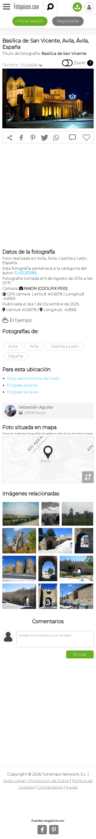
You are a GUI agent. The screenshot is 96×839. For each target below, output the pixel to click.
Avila (12, 346)
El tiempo (17, 320)
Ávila (34, 346)
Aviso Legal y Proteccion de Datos (36, 781)
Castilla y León (65, 346)
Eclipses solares (22, 385)
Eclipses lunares (22, 392)
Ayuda (72, 787)
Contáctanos (50, 787)
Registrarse (68, 21)
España (15, 356)
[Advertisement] (48, 196)
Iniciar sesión (30, 21)
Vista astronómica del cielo (33, 378)
